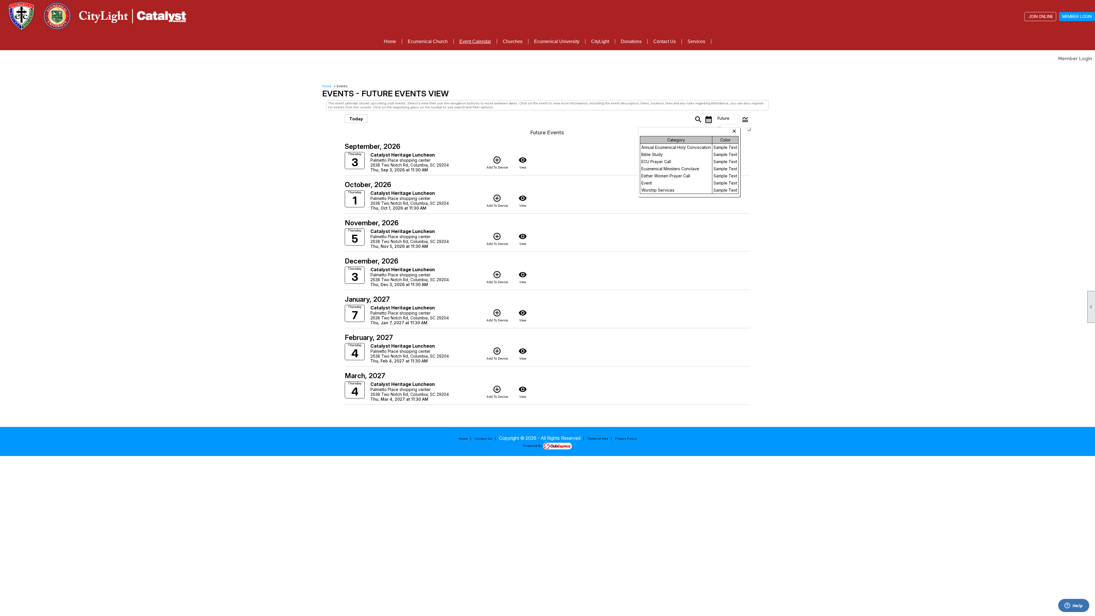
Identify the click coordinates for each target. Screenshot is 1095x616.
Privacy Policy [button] (626, 439)
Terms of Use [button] (597, 439)
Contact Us (664, 41)
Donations (631, 41)
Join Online (1040, 16)
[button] (727, 119)
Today (356, 118)
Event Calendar (475, 41)
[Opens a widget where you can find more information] (1073, 606)
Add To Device (497, 162)
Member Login (1077, 16)
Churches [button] (512, 41)
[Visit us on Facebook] (6, 59)
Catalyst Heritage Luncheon (402, 155)
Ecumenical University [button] (556, 41)
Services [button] (696, 41)
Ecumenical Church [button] (428, 41)
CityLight (600, 41)
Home (390, 41)
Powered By (533, 446)
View (522, 162)
